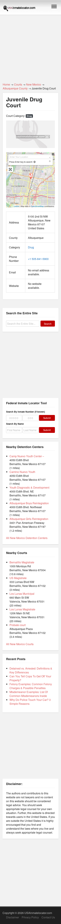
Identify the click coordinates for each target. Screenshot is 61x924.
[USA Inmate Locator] (19, 9)
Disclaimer (12, 917)
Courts (18, 84)
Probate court (17, 625)
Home (6, 84)
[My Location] (34, 161)
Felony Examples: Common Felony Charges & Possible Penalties (30, 686)
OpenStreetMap (37, 206)
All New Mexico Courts (20, 644)
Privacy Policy (30, 917)
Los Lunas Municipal (21, 594)
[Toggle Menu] (54, 6)
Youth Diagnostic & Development (29, 487)
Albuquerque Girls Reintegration (28, 519)
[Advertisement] (30, 47)
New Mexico (33, 84)
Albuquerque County (15, 88)
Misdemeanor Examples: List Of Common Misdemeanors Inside (28, 694)
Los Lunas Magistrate (22, 609)
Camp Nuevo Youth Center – (26, 456)
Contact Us (48, 917)
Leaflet (16, 206)
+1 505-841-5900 (38, 259)
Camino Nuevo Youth (22, 472)
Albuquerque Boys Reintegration (29, 503)
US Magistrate (18, 578)
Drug (29, 116)
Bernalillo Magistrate (21, 562)
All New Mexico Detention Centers (26, 538)
